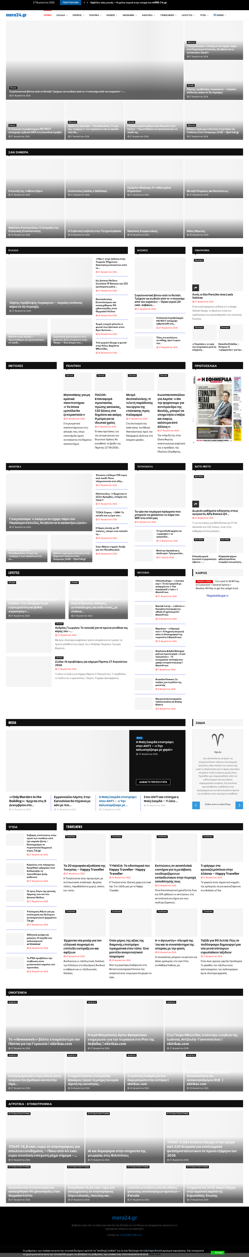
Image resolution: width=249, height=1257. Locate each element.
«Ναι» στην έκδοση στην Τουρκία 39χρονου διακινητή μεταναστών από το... (111, 263)
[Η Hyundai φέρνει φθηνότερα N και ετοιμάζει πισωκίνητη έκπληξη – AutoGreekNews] (231, 545)
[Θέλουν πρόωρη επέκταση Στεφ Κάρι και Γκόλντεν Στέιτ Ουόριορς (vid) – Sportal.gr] (71, 548)
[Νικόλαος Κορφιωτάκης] (154, 218)
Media (139, 738)
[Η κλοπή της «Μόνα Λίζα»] (35, 178)
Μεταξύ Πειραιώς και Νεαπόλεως (208, 191)
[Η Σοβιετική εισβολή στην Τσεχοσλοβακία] (94, 218)
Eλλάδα (61, 15)
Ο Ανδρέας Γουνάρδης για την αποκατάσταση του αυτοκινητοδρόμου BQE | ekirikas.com (208, 1078)
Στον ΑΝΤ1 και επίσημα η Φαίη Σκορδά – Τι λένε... (161, 799)
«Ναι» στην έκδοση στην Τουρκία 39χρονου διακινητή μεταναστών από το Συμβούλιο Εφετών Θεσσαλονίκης (95, 129)
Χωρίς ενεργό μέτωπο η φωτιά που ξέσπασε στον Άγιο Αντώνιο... (110, 327)
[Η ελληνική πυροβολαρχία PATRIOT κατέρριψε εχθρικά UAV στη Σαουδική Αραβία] (144, 323)
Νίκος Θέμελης (196, 231)
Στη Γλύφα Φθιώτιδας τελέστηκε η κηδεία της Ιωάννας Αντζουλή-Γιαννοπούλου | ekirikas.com (202, 1039)
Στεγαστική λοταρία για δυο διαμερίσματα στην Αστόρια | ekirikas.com (148, 1080)
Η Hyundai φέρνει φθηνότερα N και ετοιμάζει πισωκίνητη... (231, 559)
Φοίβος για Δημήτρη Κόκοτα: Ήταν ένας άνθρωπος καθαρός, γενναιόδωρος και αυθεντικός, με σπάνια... (95, 605)
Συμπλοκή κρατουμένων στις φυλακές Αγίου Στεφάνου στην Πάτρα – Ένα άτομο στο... (70, 339)
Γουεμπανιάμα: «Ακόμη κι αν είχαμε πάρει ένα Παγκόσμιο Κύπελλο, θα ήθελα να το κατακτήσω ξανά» (48, 521)
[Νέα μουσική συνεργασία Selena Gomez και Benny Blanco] (144, 704)
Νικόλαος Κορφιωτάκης (142, 231)
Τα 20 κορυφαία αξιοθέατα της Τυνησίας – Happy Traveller (85, 867)
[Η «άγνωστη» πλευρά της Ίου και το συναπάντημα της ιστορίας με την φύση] (176, 922)
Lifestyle (187, 15)
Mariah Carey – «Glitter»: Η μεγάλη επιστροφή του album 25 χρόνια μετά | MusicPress (170, 610)
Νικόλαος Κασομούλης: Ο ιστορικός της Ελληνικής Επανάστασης (33, 229)
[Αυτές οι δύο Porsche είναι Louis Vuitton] (217, 274)
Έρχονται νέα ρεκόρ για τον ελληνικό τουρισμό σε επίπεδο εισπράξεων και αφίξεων (83, 946)
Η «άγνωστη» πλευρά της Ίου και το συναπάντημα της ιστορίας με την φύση (174, 944)
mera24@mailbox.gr (131, 1235)
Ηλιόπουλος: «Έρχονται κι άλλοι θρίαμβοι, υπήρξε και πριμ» (152, 130)
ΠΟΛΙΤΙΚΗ (73, 365)
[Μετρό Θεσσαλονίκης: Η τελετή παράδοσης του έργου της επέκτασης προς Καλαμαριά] (140, 381)
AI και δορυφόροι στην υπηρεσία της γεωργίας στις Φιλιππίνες (117, 1153)
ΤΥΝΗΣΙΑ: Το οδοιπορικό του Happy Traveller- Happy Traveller (129, 870)
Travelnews (167, 15)
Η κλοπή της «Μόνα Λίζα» (25, 191)
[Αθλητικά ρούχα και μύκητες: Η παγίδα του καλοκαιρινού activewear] (15, 939)
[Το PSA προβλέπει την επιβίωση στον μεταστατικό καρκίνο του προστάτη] (15, 963)
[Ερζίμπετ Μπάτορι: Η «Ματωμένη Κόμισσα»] (154, 178)
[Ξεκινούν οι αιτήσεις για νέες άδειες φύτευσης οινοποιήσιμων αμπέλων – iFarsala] (154, 1183)
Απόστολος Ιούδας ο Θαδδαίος (87, 191)
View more (155, 1254)
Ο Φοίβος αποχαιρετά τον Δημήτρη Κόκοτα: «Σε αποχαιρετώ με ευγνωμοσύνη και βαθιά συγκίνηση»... (32, 605)
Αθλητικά (147, 15)
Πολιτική (94, 15)
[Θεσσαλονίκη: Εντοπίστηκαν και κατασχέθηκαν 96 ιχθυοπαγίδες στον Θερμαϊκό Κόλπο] (35, 1183)
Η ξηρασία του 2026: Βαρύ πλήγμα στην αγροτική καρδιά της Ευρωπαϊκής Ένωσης (211, 1191)
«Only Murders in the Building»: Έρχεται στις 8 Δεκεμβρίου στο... (27, 801)
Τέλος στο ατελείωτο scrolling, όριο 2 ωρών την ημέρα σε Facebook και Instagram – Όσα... (64, 91)
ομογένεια (12, 1002)
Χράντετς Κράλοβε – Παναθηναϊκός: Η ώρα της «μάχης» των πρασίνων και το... (25, 555)
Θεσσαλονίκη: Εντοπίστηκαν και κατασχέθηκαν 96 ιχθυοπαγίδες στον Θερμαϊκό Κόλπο (106, 305)
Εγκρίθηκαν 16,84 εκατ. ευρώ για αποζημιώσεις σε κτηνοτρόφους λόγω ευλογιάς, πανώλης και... (91, 1191)
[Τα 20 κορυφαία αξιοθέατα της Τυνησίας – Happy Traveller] (85, 848)
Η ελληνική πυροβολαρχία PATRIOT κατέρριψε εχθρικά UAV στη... (169, 320)
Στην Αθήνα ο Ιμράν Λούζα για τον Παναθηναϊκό (110, 548)
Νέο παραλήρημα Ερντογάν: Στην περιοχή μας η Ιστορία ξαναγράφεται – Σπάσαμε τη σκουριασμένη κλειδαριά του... (211, 129)
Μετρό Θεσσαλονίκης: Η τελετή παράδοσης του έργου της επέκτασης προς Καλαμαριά (139, 405)
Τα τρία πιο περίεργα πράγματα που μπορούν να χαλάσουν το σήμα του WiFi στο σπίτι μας (158, 515)
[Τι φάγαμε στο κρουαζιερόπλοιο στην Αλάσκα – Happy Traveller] (222, 848)
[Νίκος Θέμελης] (213, 218)
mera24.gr (16, 15)
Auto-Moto (199, 476)
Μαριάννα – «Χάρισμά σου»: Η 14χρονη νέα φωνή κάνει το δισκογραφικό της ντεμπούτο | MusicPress (169, 633)
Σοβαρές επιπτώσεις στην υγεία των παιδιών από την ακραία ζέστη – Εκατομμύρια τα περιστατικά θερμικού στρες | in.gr (41, 843)
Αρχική (47, 15)
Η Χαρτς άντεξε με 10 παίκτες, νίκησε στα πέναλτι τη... (112, 531)
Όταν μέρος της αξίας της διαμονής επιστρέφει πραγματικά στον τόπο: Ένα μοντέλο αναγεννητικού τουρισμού (129, 948)
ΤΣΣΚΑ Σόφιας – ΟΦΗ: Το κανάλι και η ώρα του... (110, 514)
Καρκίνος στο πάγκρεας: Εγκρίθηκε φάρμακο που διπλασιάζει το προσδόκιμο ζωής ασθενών (41, 871)
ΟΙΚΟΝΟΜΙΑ (202, 250)
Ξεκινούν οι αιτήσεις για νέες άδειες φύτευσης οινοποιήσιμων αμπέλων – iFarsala (154, 1191)
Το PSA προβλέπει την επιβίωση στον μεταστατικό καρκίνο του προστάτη (41, 963)
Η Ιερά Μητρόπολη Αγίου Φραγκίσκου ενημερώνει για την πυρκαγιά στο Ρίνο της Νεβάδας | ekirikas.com (121, 1039)
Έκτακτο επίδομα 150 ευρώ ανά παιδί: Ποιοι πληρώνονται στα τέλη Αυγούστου (213, 91)
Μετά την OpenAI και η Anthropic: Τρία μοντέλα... (170, 552)
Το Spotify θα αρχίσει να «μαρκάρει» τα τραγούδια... (169, 534)
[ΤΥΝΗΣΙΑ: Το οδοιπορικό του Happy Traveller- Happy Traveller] (130, 848)
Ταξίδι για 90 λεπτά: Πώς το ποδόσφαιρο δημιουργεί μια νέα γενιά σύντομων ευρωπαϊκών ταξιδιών (221, 946)
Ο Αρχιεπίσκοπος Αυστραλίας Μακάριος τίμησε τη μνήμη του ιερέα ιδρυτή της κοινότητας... (93, 1080)
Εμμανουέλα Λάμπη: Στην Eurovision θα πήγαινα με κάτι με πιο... (72, 801)
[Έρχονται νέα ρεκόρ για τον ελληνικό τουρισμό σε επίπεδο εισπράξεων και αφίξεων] (85, 922)
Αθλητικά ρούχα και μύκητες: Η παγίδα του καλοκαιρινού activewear (39, 939)
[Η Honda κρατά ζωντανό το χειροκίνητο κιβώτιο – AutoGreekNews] (204, 545)
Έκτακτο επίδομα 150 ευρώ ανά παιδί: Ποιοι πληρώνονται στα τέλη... (111, 478)
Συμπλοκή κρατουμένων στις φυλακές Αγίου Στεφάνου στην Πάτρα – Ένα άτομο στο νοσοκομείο (213, 49)
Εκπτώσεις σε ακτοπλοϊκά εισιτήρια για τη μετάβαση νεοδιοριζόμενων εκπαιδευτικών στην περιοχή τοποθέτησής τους (175, 874)
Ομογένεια (17, 992)
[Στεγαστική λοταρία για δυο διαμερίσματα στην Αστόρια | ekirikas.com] (154, 1071)
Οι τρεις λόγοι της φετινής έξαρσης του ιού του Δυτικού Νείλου (41, 894)
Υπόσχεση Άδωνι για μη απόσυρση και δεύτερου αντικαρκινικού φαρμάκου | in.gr (42, 916)
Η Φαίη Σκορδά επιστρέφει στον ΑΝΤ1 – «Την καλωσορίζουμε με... (118, 801)
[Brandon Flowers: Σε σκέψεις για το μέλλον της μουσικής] (144, 684)
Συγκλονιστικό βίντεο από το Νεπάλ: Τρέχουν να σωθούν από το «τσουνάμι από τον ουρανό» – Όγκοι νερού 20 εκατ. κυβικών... (159, 300)
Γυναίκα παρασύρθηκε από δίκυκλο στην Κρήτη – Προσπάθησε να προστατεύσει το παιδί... (26, 338)
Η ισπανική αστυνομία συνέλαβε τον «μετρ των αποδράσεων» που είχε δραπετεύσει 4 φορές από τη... (34, 129)
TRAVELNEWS (74, 826)
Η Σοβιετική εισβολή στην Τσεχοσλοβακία (94, 231)
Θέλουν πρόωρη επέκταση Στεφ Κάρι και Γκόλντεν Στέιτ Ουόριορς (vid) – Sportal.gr (71, 556)
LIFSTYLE (13, 572)
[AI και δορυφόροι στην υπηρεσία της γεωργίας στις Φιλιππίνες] (124, 1137)
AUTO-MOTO (203, 466)
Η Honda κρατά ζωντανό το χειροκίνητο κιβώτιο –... (204, 559)
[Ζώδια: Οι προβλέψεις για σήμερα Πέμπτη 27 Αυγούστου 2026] (29, 671)
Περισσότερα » (218, 596)
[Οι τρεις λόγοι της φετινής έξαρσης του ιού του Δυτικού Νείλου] (15, 896)
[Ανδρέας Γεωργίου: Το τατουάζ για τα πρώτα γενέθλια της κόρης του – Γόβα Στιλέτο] (29, 637)
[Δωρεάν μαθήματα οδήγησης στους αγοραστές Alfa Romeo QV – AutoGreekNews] (217, 490)
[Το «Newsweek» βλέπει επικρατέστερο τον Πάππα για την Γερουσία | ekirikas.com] (45, 1025)
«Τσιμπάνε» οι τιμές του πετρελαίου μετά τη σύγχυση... (204, 347)
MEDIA (12, 722)
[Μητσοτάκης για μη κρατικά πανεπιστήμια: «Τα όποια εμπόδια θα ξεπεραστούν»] (77, 381)
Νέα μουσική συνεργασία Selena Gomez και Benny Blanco (168, 701)
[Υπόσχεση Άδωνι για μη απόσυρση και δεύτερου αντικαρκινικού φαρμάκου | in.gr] (15, 916)
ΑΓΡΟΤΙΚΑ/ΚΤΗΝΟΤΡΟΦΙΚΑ (19, 1114)
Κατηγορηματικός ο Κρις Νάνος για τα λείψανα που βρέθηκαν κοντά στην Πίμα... (34, 1080)
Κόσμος (111, 15)
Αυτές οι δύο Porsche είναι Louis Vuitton (212, 296)
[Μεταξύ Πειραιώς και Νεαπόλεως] (213, 178)
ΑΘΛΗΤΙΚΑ (14, 466)
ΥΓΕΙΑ (203, 15)
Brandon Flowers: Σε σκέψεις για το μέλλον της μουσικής (168, 682)
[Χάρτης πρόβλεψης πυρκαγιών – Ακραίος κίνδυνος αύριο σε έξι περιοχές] (49, 286)
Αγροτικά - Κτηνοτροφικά (30, 1103)
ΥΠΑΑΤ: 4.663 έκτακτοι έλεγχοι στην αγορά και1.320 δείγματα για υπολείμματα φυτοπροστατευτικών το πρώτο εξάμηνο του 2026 (202, 1148)
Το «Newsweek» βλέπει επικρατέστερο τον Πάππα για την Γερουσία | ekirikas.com (44, 1041)
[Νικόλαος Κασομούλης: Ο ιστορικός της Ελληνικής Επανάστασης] (35, 218)
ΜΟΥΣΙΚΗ (143, 572)
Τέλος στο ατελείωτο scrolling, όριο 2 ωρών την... (168, 340)
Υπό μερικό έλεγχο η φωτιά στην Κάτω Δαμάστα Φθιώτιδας (111, 345)
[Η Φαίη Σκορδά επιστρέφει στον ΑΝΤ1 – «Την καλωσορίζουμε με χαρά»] (67, 761)
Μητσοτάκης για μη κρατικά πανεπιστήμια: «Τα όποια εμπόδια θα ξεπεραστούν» (77, 405)
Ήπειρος (77, 15)
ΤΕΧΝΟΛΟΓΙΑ (145, 466)
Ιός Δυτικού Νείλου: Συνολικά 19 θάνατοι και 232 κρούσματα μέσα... (112, 283)
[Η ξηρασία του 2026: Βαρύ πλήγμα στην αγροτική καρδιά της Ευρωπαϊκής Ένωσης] (213, 1183)
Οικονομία (128, 15)
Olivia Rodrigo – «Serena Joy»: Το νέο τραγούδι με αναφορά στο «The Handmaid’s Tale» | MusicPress (169, 586)
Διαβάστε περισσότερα (153, 782)
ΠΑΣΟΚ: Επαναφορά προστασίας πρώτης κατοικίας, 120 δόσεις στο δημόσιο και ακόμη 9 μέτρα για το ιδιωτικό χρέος (108, 409)
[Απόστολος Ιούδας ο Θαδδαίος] (94, 178)
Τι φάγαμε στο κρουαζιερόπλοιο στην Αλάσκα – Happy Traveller (220, 870)
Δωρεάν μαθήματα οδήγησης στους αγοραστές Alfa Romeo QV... (215, 512)
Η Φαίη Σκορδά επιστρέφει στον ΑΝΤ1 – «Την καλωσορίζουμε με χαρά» (155, 746)
